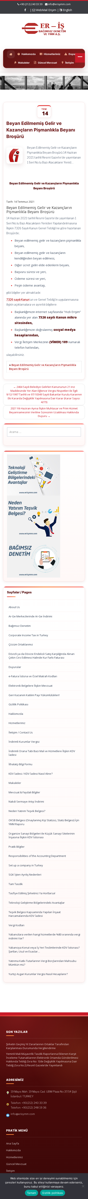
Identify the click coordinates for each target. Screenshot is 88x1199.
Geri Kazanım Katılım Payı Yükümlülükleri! (34, 695)
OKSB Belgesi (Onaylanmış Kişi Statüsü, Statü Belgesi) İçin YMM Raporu (44, 822)
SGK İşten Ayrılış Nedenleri (25, 874)
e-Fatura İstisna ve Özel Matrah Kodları (33, 676)
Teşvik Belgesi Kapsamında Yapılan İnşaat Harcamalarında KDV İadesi (35, 914)
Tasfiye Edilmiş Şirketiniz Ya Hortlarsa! (32, 893)
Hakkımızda (16, 714)
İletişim (10, 1171)
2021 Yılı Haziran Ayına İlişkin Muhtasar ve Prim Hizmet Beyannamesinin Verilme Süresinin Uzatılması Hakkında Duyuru (44, 412)
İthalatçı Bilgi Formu (20, 764)
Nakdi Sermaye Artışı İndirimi (26, 801)
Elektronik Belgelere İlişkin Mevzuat (30, 685)
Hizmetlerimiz (17, 723)
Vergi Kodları (16, 925)
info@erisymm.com (59, 4)
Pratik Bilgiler (17, 846)
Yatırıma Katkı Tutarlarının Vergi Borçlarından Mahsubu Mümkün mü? (42, 963)
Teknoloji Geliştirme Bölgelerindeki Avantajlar (37, 902)
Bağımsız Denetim (20, 626)
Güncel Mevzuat (16, 1164)
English (67, 10)
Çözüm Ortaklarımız (21, 644)
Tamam (31, 1192)
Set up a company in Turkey (26, 865)
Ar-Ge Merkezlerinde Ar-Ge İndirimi (30, 616)
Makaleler (15, 783)
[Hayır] (83, 1186)
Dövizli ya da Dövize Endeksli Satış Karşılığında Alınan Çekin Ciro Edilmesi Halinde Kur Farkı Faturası (41, 656)
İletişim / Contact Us (21, 732)
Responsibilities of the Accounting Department (37, 856)
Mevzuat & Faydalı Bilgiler (24, 792)
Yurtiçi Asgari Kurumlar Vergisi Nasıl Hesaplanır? (38, 974)
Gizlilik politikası (52, 1192)
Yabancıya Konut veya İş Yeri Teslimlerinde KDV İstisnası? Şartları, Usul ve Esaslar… (44, 949)
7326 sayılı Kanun (17, 299)
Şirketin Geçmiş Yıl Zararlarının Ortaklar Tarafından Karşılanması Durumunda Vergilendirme (37, 1046)
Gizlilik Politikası (18, 704)
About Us (14, 607)
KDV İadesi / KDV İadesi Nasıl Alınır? (31, 773)
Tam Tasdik (16, 884)
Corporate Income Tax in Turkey (28, 635)
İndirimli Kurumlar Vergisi (24, 741)
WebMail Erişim (45, 10)
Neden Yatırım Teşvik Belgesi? (27, 811)
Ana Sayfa (12, 1143)
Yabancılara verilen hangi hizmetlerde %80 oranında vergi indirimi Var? (44, 936)
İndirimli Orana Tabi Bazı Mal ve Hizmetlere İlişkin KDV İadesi (42, 753)
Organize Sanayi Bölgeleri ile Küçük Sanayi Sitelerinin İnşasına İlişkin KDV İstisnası (42, 835)
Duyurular (15, 667)
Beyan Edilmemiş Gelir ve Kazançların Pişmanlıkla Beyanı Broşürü (42, 367)
